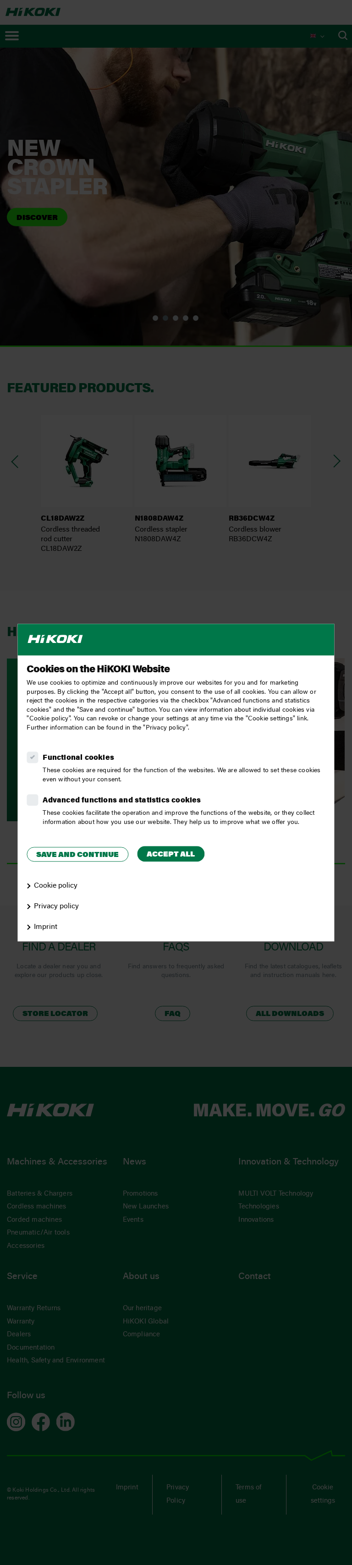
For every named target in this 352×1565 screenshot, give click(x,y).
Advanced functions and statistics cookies (122, 800)
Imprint (45, 927)
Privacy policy (56, 906)
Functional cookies (78, 758)
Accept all (171, 854)
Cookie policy (55, 886)
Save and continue (77, 855)
